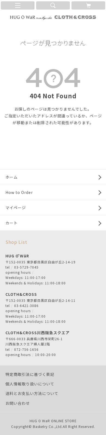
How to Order (19, 192)
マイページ (15, 207)
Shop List (16, 242)
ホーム (11, 177)
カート (11, 223)
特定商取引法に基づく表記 (29, 374)
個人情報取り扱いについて (29, 384)
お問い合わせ (17, 403)
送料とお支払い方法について (31, 393)
